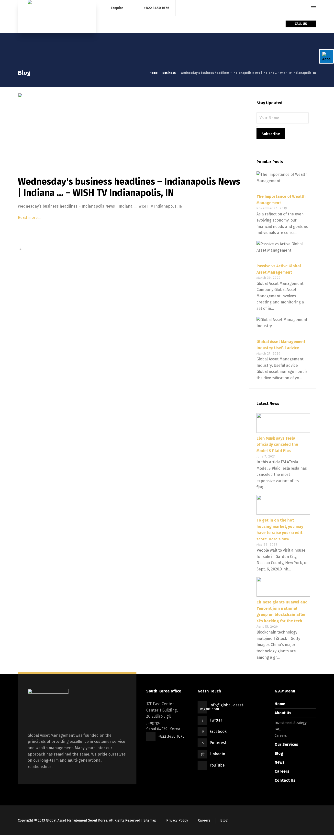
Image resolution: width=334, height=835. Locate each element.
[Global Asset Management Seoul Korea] (57, 16)
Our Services (286, 744)
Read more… (29, 217)
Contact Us (285, 780)
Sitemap (150, 820)
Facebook (218, 731)
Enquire (117, 8)
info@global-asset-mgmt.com (222, 707)
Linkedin (217, 754)
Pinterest (218, 742)
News (279, 762)
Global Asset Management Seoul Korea (76, 820)
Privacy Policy (177, 820)
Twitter (216, 720)
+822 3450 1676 (156, 8)
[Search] (305, 8)
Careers (281, 736)
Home (280, 703)
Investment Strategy (291, 723)
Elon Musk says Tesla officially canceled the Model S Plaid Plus (277, 444)
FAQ (277, 729)
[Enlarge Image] (129, 129)
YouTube (217, 765)
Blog (279, 753)
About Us (283, 713)
